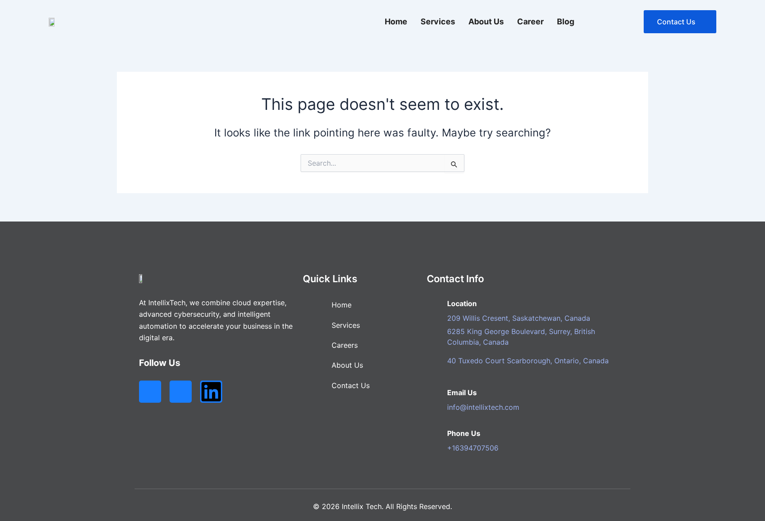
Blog (565, 21)
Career (530, 21)
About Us (486, 21)
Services (438, 21)
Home (396, 21)
